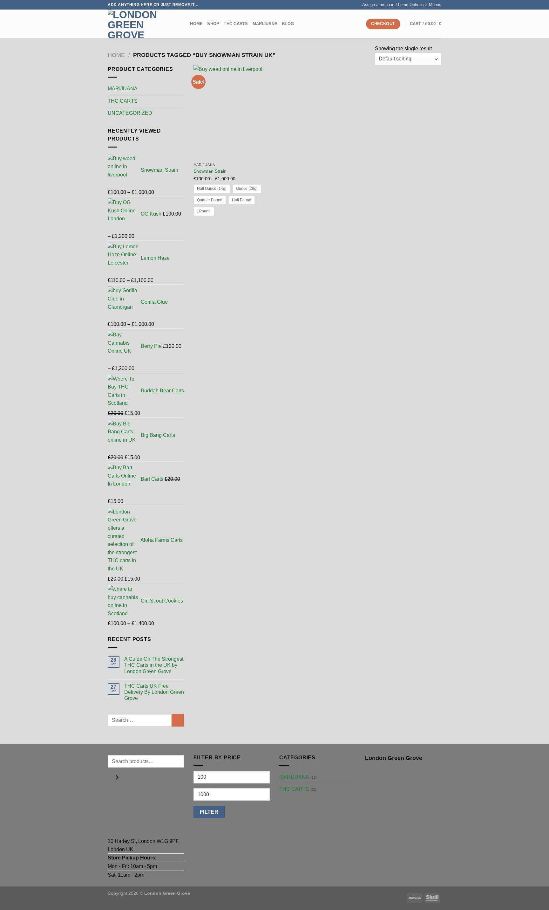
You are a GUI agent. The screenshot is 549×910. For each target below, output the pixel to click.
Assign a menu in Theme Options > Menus (401, 4)
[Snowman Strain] (232, 112)
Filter (209, 812)
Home (196, 23)
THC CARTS (236, 23)
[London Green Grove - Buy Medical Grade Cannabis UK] (139, 24)
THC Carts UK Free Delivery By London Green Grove (154, 692)
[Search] (183, 24)
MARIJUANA (265, 23)
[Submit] (178, 720)
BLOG (288, 23)
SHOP (213, 23)
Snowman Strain (210, 171)
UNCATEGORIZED (130, 113)
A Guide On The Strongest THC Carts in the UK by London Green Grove (153, 665)
